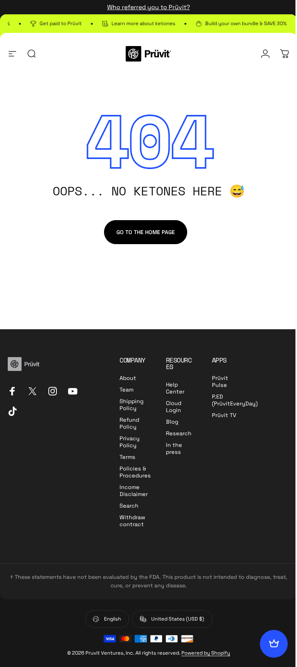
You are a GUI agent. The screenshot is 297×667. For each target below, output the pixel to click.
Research (178, 433)
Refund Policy (129, 423)
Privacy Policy (129, 442)
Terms (127, 456)
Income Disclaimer (133, 491)
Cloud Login (173, 407)
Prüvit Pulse (220, 381)
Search (128, 505)
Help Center (175, 388)
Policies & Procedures (135, 472)
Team (126, 389)
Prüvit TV (224, 415)
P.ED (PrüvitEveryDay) (235, 400)
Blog (172, 421)
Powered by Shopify (205, 653)
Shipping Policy (131, 405)
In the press (174, 448)
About (127, 378)
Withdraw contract (132, 521)
